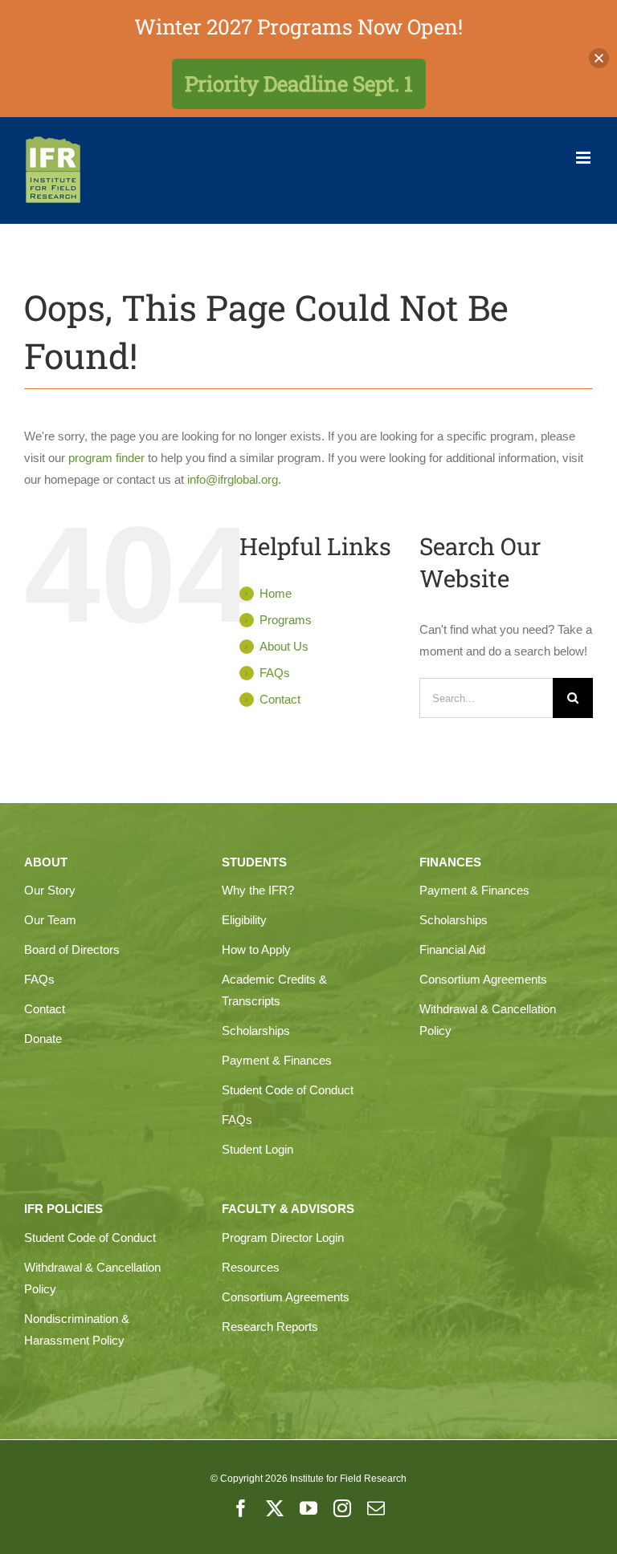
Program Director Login (283, 1237)
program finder (106, 458)
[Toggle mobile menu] (584, 157)
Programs (285, 620)
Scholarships (256, 1030)
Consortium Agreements (483, 979)
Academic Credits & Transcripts (274, 990)
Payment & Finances (277, 1060)
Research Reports (270, 1326)
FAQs (274, 673)
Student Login (257, 1149)
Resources (251, 1267)
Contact (279, 699)
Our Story (50, 890)
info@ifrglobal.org (232, 479)
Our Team (50, 920)
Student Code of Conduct (287, 1090)
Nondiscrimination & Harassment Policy (76, 1329)
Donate (43, 1038)
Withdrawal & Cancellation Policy (487, 1019)
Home (275, 593)
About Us (283, 646)
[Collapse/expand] (599, 58)
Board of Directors (72, 949)
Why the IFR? (258, 890)
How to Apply (256, 949)
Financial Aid (452, 949)
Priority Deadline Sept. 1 (299, 83)
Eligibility (244, 920)
